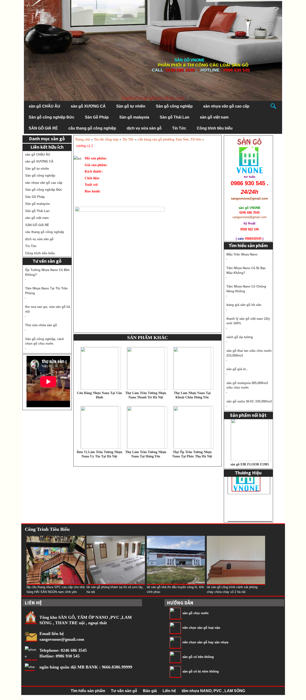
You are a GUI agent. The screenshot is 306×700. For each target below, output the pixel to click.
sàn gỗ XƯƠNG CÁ (88, 106)
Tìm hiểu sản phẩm (88, 691)
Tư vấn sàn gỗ (124, 691)
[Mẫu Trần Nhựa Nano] (226, 259)
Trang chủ (82, 139)
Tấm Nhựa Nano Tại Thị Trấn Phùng (46, 291)
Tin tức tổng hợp (106, 139)
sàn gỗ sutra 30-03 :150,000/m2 (249, 401)
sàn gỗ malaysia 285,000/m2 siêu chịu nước (247, 385)
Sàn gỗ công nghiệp (174, 106)
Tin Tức (179, 128)
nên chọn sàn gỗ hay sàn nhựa (205, 642)
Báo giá (150, 691)
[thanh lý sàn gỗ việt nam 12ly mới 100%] (226, 328)
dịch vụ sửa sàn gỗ (144, 128)
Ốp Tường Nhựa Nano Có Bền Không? (47, 272)
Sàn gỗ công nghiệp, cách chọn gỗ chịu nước (44, 341)
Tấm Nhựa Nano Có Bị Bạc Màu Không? (246, 270)
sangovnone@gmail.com (61, 639)
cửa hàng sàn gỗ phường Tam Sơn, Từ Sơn (169, 139)
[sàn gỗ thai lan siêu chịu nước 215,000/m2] (226, 360)
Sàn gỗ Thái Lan (174, 117)
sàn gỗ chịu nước (195, 613)
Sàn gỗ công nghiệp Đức (51, 117)
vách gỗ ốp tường (239, 337)
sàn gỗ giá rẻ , (237, 369)
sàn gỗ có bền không (198, 657)
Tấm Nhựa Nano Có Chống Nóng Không (246, 289)
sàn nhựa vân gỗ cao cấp (226, 106)
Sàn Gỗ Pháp (97, 117)
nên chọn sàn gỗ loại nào (201, 628)
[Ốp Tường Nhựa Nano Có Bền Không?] (25, 279)
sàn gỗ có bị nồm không (200, 671)
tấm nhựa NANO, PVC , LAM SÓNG (213, 691)
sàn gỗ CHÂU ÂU (44, 106)
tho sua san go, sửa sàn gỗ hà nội (47, 309)
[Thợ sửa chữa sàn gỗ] (25, 330)
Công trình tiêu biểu (215, 128)
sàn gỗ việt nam (214, 117)
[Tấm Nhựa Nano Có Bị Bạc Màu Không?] (226, 277)
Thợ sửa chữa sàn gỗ (41, 325)
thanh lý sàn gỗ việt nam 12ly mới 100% (248, 321)
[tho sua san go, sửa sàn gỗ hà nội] (25, 316)
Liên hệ (169, 691)
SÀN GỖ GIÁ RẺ (43, 128)
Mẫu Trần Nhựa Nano (241, 254)
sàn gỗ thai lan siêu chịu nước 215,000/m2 (249, 353)
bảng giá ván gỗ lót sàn (243, 305)
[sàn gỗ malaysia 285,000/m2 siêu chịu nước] (226, 392)
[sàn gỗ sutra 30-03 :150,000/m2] (226, 406)
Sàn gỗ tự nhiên (130, 106)
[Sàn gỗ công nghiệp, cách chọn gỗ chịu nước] (25, 348)
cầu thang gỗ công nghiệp (92, 128)
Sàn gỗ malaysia (134, 117)
